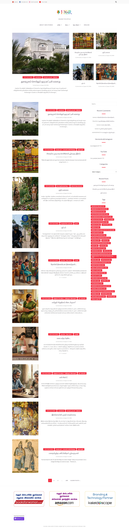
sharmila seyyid (99, 273)
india (96, 227)
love (104, 245)
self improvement (100, 267)
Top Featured (28, 77)
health (96, 224)
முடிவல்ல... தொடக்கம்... (66, 260)
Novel (96, 259)
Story (96, 280)
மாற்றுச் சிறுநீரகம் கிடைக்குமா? (64, 302)
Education (97, 219)
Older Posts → (75, 480)
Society (97, 275)
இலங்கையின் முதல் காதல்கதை (64, 415)
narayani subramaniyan (102, 253)
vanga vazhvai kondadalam (103, 291)
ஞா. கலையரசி (82, 298)
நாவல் (76, 223)
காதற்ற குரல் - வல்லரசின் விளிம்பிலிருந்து (65, 149)
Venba (96, 294)
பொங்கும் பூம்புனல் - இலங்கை (51, 77)
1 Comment (64, 277)
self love (97, 270)
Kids (105, 240)
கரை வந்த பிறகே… (64, 338)
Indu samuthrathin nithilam (103, 230)
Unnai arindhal (99, 288)
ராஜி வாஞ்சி (80, 149)
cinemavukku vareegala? (102, 216)
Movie (107, 251)
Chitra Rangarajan (100, 214)
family (109, 219)
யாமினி (76, 260)
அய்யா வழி (96, 299)
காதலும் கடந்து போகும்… (109, 132)
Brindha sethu (99, 211)
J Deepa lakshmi (99, 235)
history (107, 224)
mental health (99, 248)
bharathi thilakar (100, 209)
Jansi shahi (97, 232)
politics (107, 259)
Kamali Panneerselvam (101, 237)
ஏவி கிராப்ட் (63, 377)
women (107, 294)
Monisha (97, 251)
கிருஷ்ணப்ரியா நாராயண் (66, 223)
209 (67, 480)
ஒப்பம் (83, 83)
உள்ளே (58, 25)
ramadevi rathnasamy (101, 262)
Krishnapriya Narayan (101, 243)
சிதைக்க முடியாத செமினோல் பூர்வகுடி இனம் (64, 153)
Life (95, 245)
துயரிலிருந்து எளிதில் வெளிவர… (107, 121)
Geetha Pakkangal (100, 222)
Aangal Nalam (98, 206)
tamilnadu (97, 283)
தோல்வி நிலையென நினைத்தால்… (106, 83)
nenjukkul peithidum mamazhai (102, 257)
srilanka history (99, 278)
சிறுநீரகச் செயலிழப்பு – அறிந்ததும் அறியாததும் (65, 298)
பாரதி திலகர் (38, 77)
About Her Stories (46, 25)
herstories (36, 85)
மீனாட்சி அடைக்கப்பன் (76, 186)
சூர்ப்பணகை (106, 52)
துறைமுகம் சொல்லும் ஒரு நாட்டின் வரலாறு (40, 81)
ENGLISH (87, 25)
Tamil (106, 280)
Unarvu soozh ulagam (101, 286)
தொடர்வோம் (76, 25)
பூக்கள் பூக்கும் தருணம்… (106, 128)
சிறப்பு (66, 25)
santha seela (98, 265)
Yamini (111, 296)
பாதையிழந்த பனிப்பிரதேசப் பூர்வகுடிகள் (64, 453)
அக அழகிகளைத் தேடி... (63, 186)
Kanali (96, 240)
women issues (99, 296)
